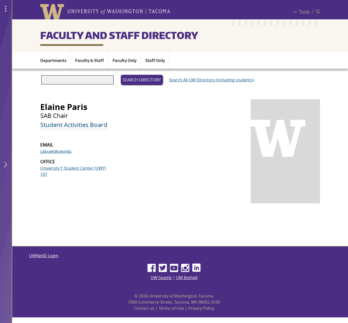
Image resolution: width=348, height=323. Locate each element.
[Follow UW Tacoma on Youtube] (174, 268)
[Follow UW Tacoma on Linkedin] (196, 268)
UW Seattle (161, 277)
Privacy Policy (201, 308)
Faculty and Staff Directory (119, 35)
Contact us (144, 308)
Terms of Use (171, 308)
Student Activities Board (74, 125)
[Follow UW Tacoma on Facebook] (152, 268)
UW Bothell (186, 277)
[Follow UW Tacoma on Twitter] (163, 268)
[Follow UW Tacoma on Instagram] (185, 268)
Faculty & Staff (89, 60)
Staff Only (155, 60)
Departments (53, 60)
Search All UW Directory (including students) (211, 80)
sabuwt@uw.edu (56, 151)
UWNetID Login (43, 255)
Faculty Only (125, 60)
